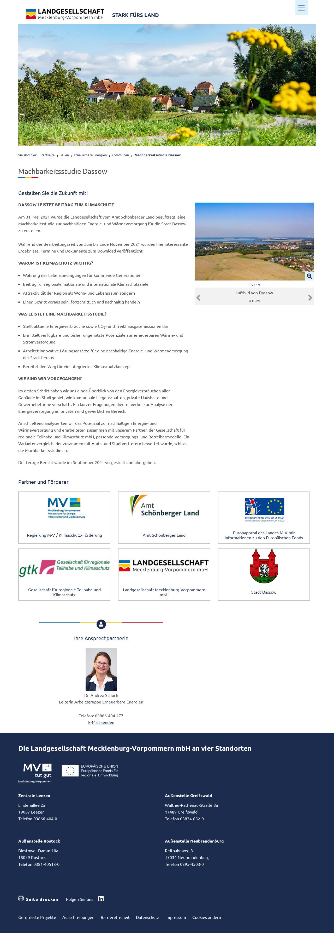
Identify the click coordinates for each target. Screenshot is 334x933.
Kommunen (120, 155)
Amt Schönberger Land (164, 534)
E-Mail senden (101, 722)
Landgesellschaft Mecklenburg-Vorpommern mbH (164, 592)
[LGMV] (65, 14)
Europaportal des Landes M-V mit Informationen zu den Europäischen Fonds (264, 535)
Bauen (64, 155)
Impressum (175, 917)
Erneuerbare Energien (90, 155)
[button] (198, 297)
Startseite (47, 155)
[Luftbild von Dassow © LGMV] (254, 242)
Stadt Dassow (263, 591)
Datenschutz (147, 917)
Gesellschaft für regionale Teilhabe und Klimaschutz (64, 592)
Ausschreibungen (78, 917)
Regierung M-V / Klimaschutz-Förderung (64, 534)
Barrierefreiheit (115, 917)
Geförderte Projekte (37, 917)
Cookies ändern (206, 917)
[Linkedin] (101, 899)
